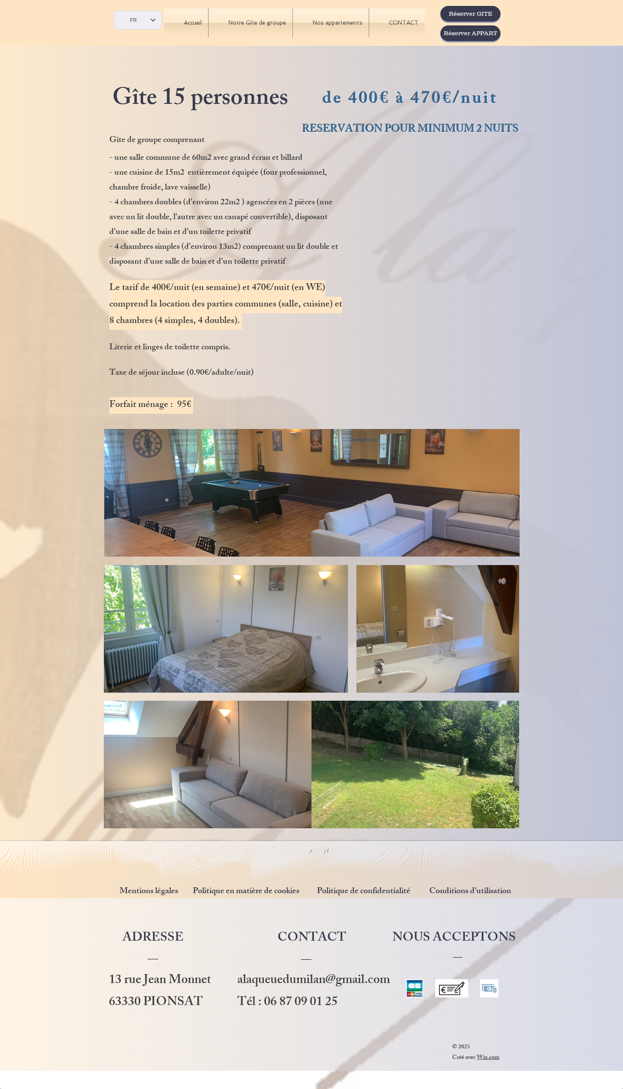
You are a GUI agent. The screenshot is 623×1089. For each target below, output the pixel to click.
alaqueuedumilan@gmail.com (313, 981)
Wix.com (488, 1058)
